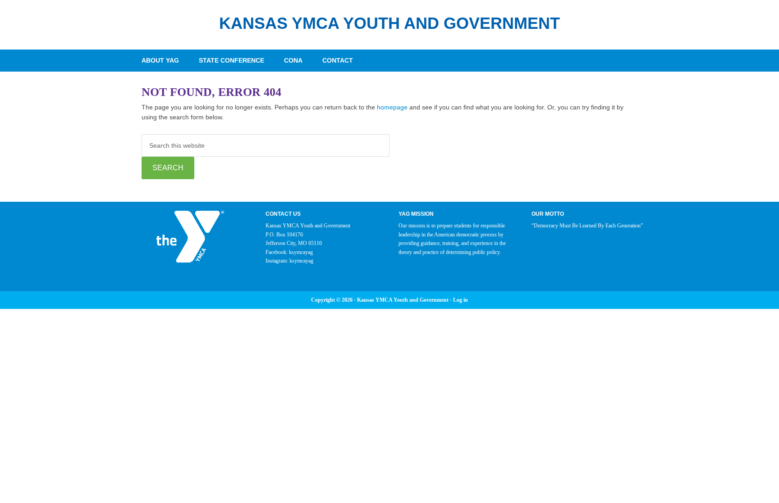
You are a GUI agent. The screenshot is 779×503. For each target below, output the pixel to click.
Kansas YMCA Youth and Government (389, 23)
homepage (392, 107)
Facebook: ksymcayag (289, 252)
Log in (460, 300)
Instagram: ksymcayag (289, 261)
